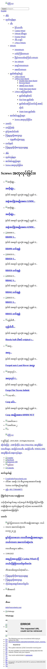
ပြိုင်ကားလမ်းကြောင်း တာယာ (26, 58)
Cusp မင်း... (10, 402)
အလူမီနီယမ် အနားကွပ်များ (11, 453)
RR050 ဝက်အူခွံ (12, 270)
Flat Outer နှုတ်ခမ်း (26, 100)
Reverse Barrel (24, 83)
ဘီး (11, 24)
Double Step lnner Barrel (28, 81)
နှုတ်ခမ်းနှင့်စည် (16, 73)
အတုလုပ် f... (11, 378)
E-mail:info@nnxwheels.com (16, 479)
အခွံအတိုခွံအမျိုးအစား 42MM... (20, 227)
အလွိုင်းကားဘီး (17, 449)
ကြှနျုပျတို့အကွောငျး (13, 135)
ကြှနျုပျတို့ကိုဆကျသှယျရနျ (16, 147)
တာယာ (13, 46)
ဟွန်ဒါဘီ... (10, 327)
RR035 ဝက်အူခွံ (12, 314)
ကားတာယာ (19, 50)
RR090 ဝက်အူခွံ (12, 249)
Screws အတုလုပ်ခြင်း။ (23, 119)
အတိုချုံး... (10, 188)
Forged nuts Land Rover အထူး (20, 365)
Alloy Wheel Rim (27, 445)
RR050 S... (10, 259)
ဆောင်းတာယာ (20, 69)
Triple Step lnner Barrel (27, 89)
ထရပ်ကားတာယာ (21, 65)
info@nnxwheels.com (13, 607)
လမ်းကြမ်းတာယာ (22, 54)
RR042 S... (10, 280)
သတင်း (8, 123)
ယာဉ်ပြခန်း (9, 127)
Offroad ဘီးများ (21, 34)
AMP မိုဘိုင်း (15, 445)
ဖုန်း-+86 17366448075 (13, 489)
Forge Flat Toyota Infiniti (17, 390)
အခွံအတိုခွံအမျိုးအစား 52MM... (20, 201)
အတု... (8, 352)
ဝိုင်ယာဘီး (19, 28)
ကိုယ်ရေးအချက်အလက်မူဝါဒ (17, 584)
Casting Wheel (20, 31)
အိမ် (7, 16)
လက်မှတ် (9, 143)
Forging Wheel (20, 37)
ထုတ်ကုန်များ (10, 20)
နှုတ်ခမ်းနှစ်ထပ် (25, 96)
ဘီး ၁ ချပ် (18, 40)
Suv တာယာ (19, 62)
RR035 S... (10, 302)
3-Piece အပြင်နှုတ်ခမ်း (23, 92)
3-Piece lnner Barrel (22, 79)
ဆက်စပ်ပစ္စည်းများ (17, 116)
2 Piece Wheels (20, 43)
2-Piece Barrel (20, 77)
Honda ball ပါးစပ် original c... (19, 339)
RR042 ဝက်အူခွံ (12, 292)
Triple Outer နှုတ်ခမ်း (27, 112)
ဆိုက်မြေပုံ (5, 445)
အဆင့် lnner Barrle (26, 86)
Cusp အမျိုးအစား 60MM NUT (19, 415)
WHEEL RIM (40, 449)
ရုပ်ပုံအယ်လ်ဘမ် (12, 131)
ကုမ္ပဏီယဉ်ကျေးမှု (17, 139)
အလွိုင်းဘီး (29, 449)
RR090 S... (10, 237)
